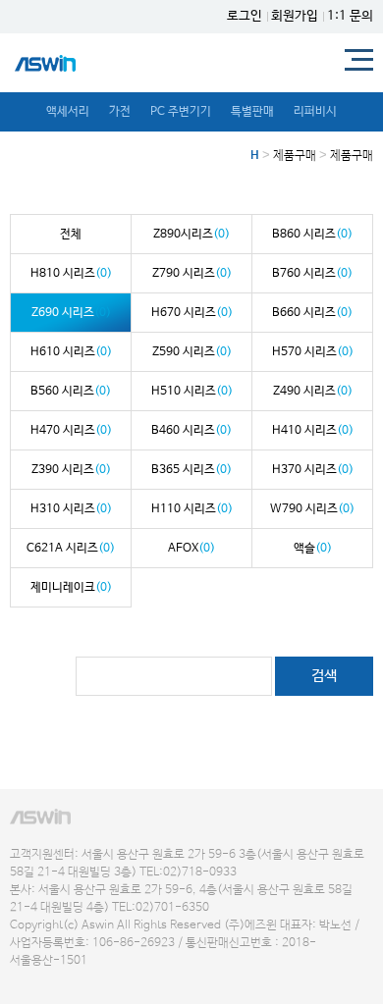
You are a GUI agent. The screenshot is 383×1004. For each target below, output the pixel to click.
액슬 (313, 548)
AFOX (191, 548)
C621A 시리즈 (71, 548)
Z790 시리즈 (192, 274)
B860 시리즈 (312, 234)
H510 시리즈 (192, 391)
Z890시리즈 (191, 234)
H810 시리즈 (71, 274)
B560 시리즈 (70, 391)
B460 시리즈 (191, 431)
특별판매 (252, 112)
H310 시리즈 (71, 509)
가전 (120, 112)
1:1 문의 (350, 16)
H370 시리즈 (313, 470)
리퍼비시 (315, 112)
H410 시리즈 (313, 431)
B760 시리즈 (312, 274)
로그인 (244, 16)
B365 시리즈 (191, 470)
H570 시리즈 (313, 352)
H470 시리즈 (71, 431)
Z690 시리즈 (71, 313)
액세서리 (67, 112)
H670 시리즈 (192, 313)
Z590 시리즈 (192, 352)
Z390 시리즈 (71, 470)
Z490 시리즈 (313, 391)
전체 (71, 234)
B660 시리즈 (312, 313)
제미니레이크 (71, 588)
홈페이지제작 (35, 979)
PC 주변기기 (180, 112)
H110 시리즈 (192, 509)
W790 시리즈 (312, 509)
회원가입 (294, 16)
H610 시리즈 (71, 352)
